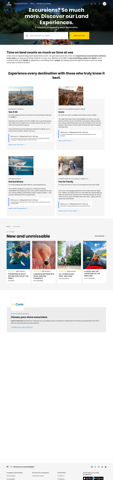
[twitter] (95, 467)
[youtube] (105, 467)
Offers (32, 3)
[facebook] (99, 467)
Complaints (61, 479)
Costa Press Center (38, 476)
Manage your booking (43, 3)
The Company (11, 476)
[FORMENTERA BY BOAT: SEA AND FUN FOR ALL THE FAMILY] (18, 262)
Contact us (60, 476)
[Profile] (104, 4)
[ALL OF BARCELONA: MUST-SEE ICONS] (69, 262)
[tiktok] (102, 467)
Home (8, 226)
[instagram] (92, 467)
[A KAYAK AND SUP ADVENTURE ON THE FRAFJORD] (94, 262)
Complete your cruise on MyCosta (22, 327)
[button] (99, 4)
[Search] (95, 3)
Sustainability (11, 479)
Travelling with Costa (20, 3)
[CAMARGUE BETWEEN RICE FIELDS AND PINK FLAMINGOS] (44, 262)
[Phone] (91, 3)
